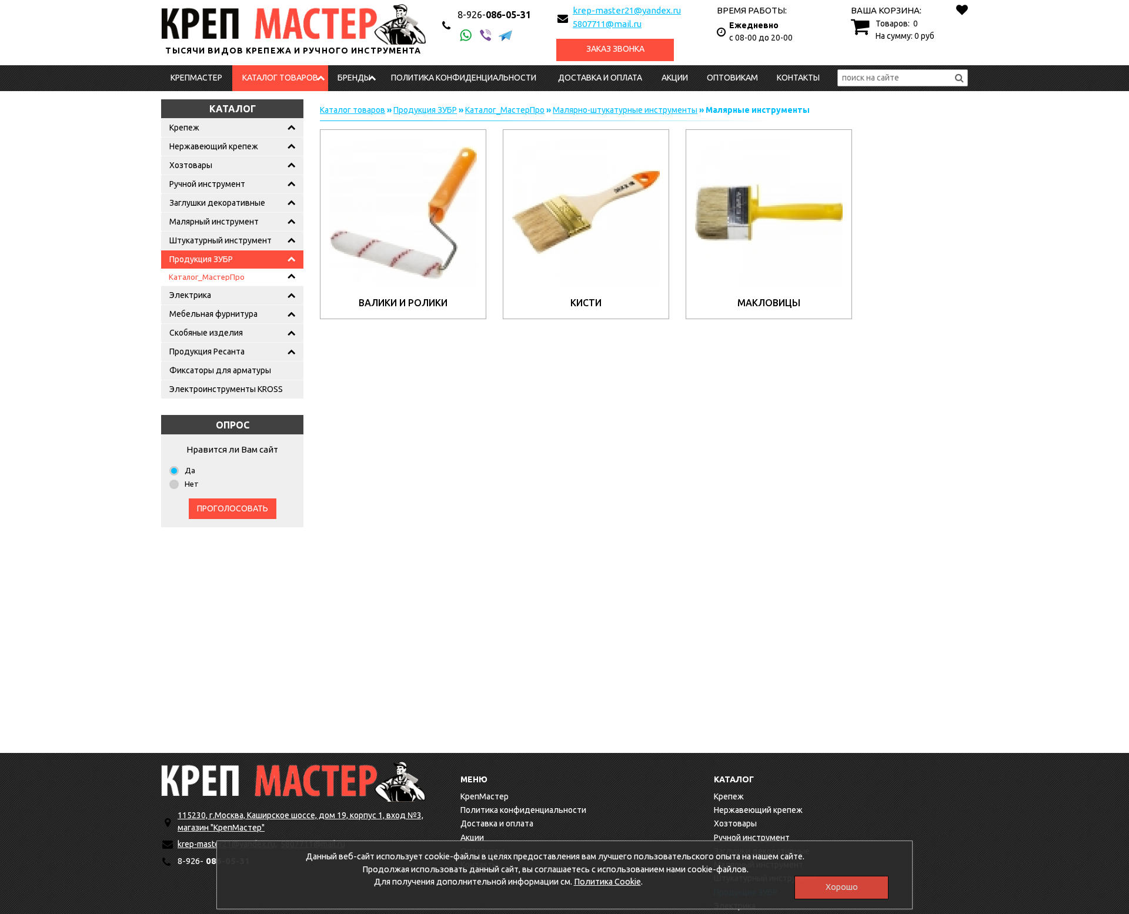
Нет (192, 484)
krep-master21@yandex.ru (627, 10)
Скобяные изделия (206, 332)
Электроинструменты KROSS (226, 389)
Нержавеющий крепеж (213, 146)
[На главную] (293, 781)
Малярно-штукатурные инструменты (625, 110)
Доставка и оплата (600, 77)
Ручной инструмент (207, 184)
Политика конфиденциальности (463, 77)
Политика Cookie (607, 881)
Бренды (354, 77)
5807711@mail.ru (607, 24)
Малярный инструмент (214, 221)
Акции (675, 77)
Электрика (190, 295)
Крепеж (184, 127)
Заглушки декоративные (217, 202)
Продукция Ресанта (207, 351)
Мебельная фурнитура (213, 314)
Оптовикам (732, 77)
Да (190, 470)
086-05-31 (494, 14)
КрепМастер (196, 77)
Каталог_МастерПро (207, 277)
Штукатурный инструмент (220, 240)
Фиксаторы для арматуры (220, 370)
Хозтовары (190, 165)
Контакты (798, 77)
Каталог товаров (280, 77)
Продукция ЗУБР (201, 259)
